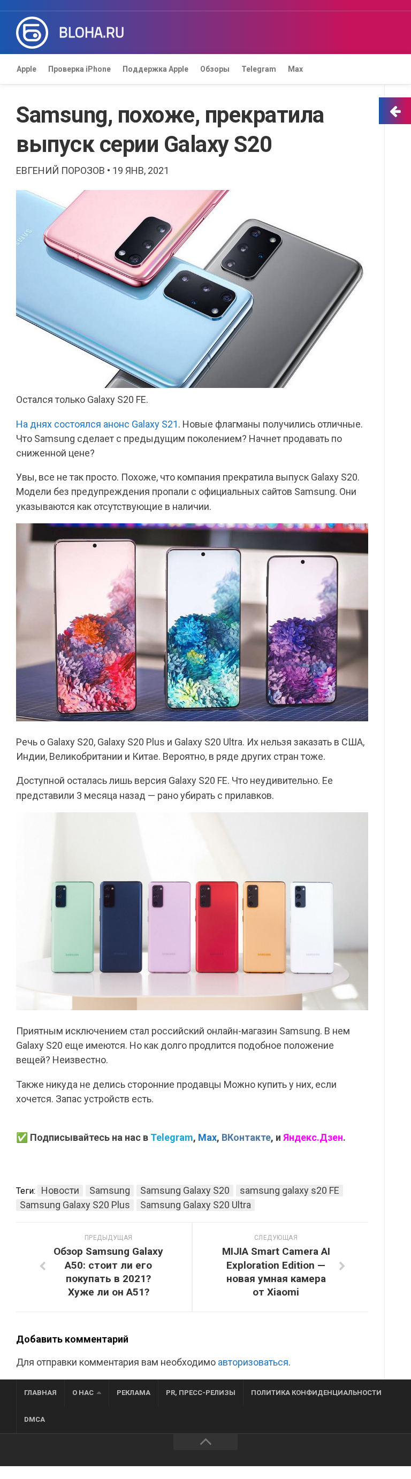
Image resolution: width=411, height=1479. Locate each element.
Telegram (258, 69)
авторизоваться (253, 1362)
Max (295, 69)
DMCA (34, 1419)
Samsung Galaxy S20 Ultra (195, 1204)
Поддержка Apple (155, 69)
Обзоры (215, 69)
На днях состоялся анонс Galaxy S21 (97, 424)
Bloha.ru (91, 32)
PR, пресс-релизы (200, 1393)
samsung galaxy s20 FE (289, 1190)
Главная (40, 1393)
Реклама (133, 1393)
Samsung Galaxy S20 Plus (75, 1204)
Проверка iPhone (79, 69)
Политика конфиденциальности (316, 1393)
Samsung (109, 1190)
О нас (83, 1393)
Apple (26, 69)
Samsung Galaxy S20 (185, 1190)
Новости (60, 1190)
